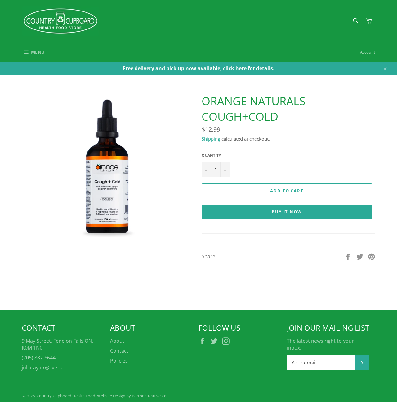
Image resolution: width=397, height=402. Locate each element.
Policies (119, 360)
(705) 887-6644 (39, 357)
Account (367, 52)
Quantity (211, 155)
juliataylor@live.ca (43, 367)
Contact (119, 350)
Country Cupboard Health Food (66, 396)
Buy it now (287, 212)
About (117, 340)
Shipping (211, 139)
